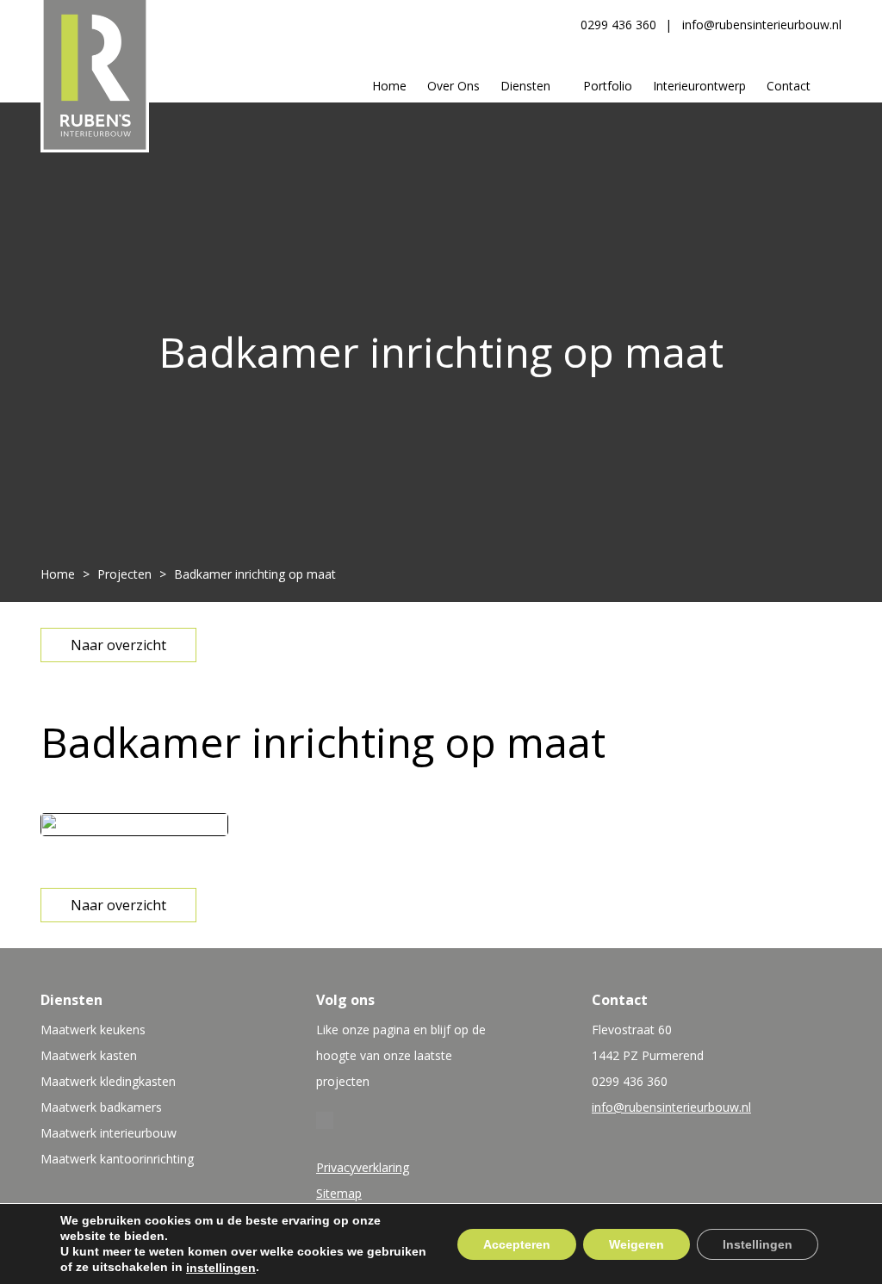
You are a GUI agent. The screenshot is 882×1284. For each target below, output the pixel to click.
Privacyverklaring (362, 1167)
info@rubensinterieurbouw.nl (762, 24)
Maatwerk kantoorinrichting (117, 1159)
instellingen (221, 1268)
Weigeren (636, 1243)
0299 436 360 (618, 24)
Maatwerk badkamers (101, 1107)
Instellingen (757, 1243)
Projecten (124, 574)
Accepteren (516, 1243)
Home (57, 574)
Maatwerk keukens (93, 1029)
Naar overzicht (118, 645)
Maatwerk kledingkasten (108, 1081)
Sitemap (339, 1193)
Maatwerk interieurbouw (108, 1133)
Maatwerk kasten (88, 1055)
